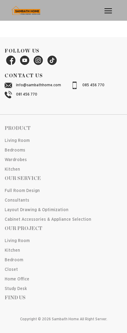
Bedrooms (15, 150)
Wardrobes (16, 160)
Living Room (17, 141)
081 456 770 (26, 94)
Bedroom (14, 260)
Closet (11, 269)
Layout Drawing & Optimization (36, 210)
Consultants (17, 200)
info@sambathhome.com (38, 85)
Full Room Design (22, 191)
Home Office (17, 279)
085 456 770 (92, 85)
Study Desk (16, 289)
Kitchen (12, 169)
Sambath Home (65, 319)
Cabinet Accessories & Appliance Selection (48, 219)
